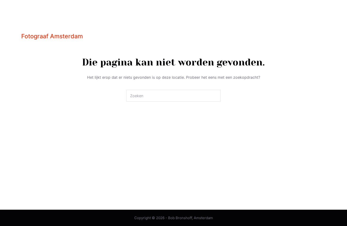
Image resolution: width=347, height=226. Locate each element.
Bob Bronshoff (62, 20)
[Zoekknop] (214, 95)
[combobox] (168, 96)
